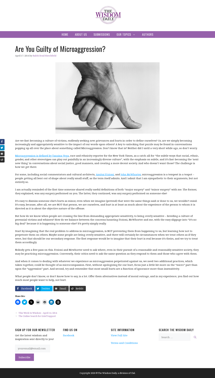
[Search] (195, 337)
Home (65, 34)
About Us (81, 34)
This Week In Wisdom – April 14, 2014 (37, 312)
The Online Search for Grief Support (37, 316)
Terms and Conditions (124, 343)
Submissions (102, 34)
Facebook (68, 335)
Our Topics (124, 34)
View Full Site (119, 335)
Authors (147, 34)
